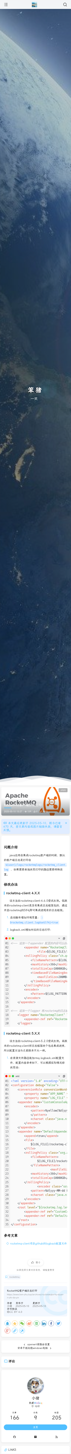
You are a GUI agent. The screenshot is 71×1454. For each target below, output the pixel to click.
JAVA (63, 790)
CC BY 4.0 (15, 1311)
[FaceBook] (51, 1323)
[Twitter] (58, 1323)
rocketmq (14, 1277)
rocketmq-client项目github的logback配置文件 (38, 1243)
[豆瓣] (37, 1323)
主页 (35, 1427)
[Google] (7, 1331)
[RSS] (56, 1437)
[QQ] (7, 1323)
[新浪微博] (29, 1323)
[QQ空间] (15, 1323)
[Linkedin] (44, 1323)
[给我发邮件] (35, 1437)
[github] (14, 1437)
